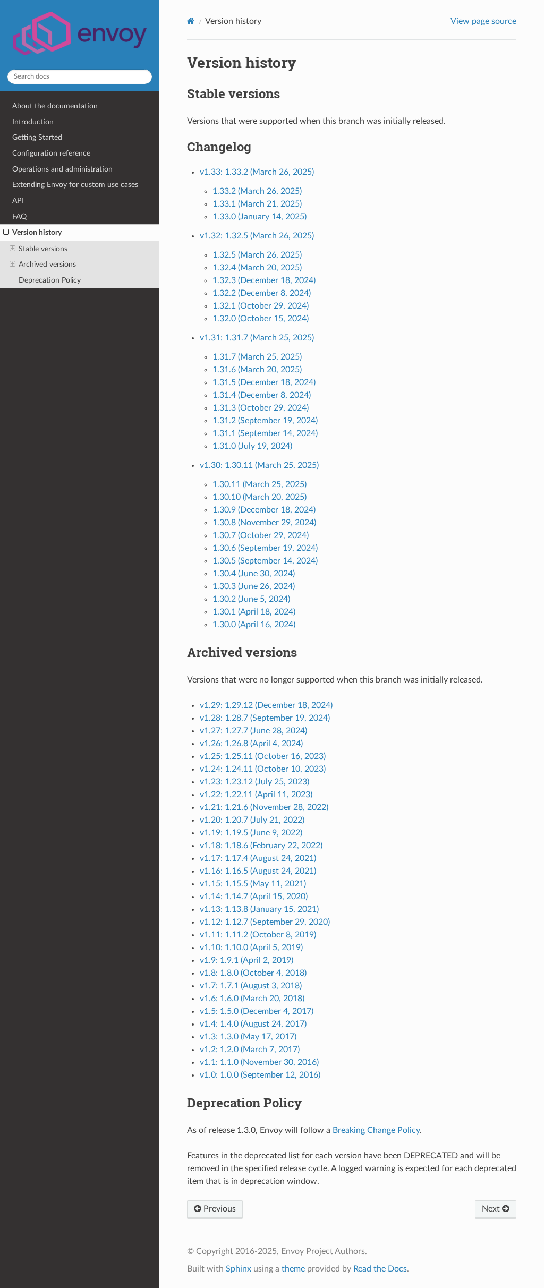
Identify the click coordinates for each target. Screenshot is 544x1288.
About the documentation (55, 106)
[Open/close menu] (6, 232)
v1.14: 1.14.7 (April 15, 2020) (254, 896)
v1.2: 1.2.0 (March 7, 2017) (250, 1049)
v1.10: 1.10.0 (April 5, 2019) (251, 947)
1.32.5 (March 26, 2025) (257, 255)
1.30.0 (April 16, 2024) (253, 624)
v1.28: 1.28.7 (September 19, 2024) (265, 718)
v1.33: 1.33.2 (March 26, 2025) (257, 172)
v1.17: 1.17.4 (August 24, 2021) (258, 858)
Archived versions (47, 264)
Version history (37, 232)
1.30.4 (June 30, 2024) (253, 573)
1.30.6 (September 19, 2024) (265, 548)
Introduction (33, 122)
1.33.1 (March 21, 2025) (257, 204)
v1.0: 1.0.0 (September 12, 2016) (260, 1075)
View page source (483, 21)
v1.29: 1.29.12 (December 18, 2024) (266, 705)
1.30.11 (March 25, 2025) (259, 484)
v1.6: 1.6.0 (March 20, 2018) (252, 998)
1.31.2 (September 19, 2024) (265, 420)
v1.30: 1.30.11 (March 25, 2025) (259, 465)
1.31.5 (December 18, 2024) (264, 382)
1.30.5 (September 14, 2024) (265, 561)
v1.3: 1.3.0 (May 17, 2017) (248, 1037)
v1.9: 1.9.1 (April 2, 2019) (246, 960)
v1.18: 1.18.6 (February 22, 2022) (261, 845)
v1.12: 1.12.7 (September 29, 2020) (265, 922)
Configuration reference (51, 153)
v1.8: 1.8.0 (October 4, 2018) (253, 973)
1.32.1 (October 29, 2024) (260, 306)
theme (293, 1269)
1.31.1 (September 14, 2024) (265, 433)
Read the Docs (380, 1269)
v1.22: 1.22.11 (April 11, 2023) (256, 794)
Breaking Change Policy (376, 1130)
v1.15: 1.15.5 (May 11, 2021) (253, 884)
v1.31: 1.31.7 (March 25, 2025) (257, 338)
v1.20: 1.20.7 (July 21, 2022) (252, 820)
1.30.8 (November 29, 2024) (264, 522)
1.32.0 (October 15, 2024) (260, 318)
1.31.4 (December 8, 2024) (261, 395)
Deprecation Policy (50, 280)
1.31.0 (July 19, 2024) (252, 446)
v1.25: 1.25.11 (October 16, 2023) (263, 756)
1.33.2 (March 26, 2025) (257, 191)
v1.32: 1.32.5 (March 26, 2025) (257, 236)
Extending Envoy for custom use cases (75, 185)
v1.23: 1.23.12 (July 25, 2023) (254, 782)
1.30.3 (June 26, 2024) (253, 586)
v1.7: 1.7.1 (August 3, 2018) (251, 986)
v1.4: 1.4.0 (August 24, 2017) (253, 1024)
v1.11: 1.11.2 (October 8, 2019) (258, 935)
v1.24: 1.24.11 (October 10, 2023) (263, 769)
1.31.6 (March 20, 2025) (257, 369)
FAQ (19, 216)
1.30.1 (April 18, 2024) (253, 612)
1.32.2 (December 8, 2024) (261, 293)
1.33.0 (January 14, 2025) (259, 216)
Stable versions (43, 249)
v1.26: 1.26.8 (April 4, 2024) (251, 743)
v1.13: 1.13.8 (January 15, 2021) (259, 909)
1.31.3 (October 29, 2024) (260, 408)
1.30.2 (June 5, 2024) (251, 599)
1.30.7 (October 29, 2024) (260, 535)
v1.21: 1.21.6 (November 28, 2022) (264, 807)
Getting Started (37, 137)
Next (492, 1209)
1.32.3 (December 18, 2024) (264, 280)
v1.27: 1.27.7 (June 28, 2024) (253, 731)
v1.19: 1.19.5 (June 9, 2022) (251, 833)
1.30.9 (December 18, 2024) (264, 510)
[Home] (191, 20)
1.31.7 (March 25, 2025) (257, 357)
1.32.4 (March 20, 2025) (257, 267)
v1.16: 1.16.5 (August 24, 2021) (258, 871)
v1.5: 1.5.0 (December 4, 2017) (256, 1011)
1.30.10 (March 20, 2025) (259, 497)
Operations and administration (62, 169)
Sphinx (238, 1269)
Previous (218, 1209)
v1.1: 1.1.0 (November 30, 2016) (259, 1062)
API (17, 200)
